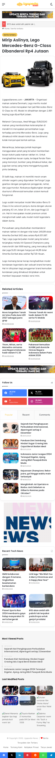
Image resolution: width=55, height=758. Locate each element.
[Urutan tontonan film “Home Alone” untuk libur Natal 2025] (45, 703)
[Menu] (3, 5)
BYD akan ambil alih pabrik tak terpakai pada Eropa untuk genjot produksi (39, 615)
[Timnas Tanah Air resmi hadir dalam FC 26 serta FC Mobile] (41, 303)
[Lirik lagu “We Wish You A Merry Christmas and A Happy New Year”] (41, 564)
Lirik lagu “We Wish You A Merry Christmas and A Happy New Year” (41, 577)
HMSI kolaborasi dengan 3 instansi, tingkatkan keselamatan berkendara (11, 580)
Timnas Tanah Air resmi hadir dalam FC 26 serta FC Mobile (41, 315)
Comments (44, 414)
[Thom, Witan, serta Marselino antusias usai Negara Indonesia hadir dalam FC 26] (14, 335)
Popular (9, 414)
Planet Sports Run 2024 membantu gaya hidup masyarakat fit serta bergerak (13, 615)
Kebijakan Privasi (31, 747)
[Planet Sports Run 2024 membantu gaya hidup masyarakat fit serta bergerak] (14, 601)
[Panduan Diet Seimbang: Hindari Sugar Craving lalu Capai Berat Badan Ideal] (10, 444)
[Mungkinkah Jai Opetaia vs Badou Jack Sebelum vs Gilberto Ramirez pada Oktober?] (10, 488)
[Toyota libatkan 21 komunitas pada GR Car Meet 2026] (27, 718)
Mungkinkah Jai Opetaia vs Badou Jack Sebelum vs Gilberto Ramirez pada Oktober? (35, 489)
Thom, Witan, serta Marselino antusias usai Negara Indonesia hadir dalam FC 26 (14, 348)
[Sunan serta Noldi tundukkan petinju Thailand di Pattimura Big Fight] (10, 690)
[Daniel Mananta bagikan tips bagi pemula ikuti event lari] (10, 718)
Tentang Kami (16, 747)
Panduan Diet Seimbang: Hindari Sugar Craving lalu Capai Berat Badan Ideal (34, 443)
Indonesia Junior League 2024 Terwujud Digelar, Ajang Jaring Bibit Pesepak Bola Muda (36, 458)
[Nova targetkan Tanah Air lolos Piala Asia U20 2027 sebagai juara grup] (14, 303)
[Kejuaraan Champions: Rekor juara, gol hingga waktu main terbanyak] (10, 474)
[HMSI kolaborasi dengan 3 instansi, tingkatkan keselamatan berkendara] (14, 564)
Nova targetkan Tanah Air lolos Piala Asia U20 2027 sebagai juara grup (14, 316)
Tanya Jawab (46, 747)
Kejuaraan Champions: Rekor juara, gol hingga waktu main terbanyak (36, 473)
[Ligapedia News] (27, 4)
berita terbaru (17, 28)
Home (7, 28)
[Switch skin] (51, 5)
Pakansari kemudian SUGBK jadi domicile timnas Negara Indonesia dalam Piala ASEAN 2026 (40, 350)
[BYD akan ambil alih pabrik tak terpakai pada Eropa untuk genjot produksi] (41, 601)
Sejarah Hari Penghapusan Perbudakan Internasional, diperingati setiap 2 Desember (34, 428)
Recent (25, 414)
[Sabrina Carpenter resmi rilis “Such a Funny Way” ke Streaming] (45, 719)
